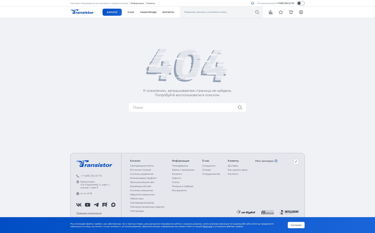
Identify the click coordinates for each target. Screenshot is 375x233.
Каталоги (177, 173)
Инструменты (179, 190)
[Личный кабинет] (301, 12)
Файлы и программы (183, 169)
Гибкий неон (137, 198)
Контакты (168, 12)
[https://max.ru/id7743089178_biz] (113, 204)
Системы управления (141, 173)
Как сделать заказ (237, 169)
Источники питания (140, 169)
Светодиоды (137, 210)
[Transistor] (82, 11)
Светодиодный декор (142, 202)
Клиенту (150, 3)
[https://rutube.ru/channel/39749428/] (104, 204)
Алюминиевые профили (143, 177)
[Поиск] (257, 12)
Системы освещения (141, 190)
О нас (131, 12)
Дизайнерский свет (140, 186)
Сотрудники (208, 165)
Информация (137, 3)
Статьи (175, 182)
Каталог (112, 12)
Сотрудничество (211, 173)
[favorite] (280, 12)
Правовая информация (89, 213)
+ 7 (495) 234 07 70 (285, 3)
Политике (207, 226)
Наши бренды (148, 12)
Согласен (296, 224)
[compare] (270, 12)
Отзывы (206, 169)
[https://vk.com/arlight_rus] (79, 204)
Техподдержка (180, 165)
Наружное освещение (142, 194)
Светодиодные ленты (142, 165)
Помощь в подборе (182, 186)
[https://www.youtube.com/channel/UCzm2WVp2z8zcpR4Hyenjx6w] (87, 204)
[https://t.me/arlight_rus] (96, 204)
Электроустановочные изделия (147, 206)
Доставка (233, 165)
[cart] (291, 12)
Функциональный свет (142, 182)
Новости (176, 177)
